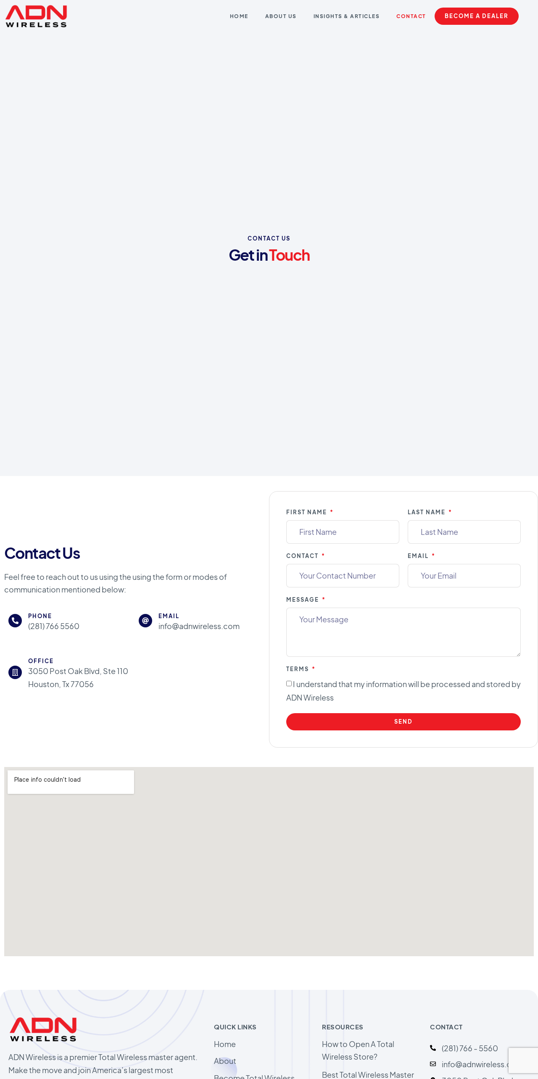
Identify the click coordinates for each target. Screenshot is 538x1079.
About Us (281, 16)
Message (303, 599)
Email (419, 556)
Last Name (427, 512)
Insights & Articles (347, 16)
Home (239, 16)
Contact (411, 16)
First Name (307, 512)
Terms (298, 669)
